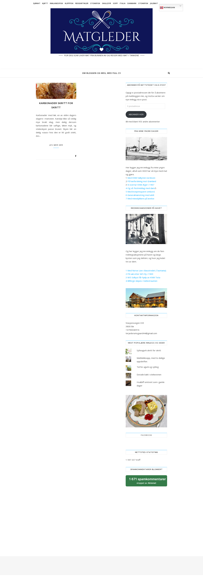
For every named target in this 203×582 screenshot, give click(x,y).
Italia (123, 3)
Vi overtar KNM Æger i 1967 (140, 184)
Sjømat (36, 3)
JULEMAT (154, 3)
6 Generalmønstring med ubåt (140, 195)
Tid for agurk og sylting (148, 367)
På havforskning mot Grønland (141, 181)
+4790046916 (132, 329)
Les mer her (56, 145)
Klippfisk (69, 3)
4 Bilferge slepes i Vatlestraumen (141, 280)
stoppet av (147, 481)
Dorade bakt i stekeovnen (149, 374)
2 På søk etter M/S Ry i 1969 (139, 274)
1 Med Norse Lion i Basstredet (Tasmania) (146, 270)
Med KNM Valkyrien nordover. (141, 177)
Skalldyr (106, 3)
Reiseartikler (81, 3)
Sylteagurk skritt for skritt (149, 350)
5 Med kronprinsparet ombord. (140, 191)
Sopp (115, 3)
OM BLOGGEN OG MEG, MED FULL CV (101, 73)
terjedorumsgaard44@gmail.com (141, 333)
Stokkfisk (95, 3)
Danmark (131, 3)
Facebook (146, 435)
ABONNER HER (136, 114)
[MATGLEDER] (101, 38)
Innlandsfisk (56, 3)
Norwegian (169, 7)
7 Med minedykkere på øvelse (140, 198)
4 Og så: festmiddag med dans (140, 188)
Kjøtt (45, 3)
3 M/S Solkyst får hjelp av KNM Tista (143, 277)
